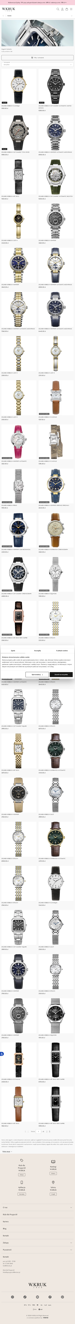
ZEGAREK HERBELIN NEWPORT (47, 240)
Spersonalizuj (36, 674)
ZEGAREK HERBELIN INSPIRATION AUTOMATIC (52, 770)
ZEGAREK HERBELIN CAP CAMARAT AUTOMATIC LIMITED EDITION (55, 107)
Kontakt (6, 1236)
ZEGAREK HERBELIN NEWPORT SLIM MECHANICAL (15, 549)
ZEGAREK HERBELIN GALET (46, 814)
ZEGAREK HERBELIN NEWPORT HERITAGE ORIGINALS (54, 505)
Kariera (6, 1221)
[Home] (8, 9)
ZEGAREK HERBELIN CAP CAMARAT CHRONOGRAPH (16, 593)
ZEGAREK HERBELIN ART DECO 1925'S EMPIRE (14, 638)
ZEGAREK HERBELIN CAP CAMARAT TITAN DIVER (15, 152)
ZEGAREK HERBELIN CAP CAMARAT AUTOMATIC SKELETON (56, 196)
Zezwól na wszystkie (61, 674)
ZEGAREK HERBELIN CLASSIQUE (10, 106)
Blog (4, 1228)
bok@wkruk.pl (7, 1266)
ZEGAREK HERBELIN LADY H (9, 240)
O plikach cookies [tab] (62, 650)
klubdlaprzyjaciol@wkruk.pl (11, 1272)
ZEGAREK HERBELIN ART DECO (10, 196)
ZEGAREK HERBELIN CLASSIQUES (48, 902)
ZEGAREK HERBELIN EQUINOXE (48, 593)
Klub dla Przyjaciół (10, 1214)
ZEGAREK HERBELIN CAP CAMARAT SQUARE (14, 726)
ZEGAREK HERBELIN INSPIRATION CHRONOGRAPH (53, 549)
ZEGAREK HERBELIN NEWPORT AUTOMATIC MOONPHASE (55, 152)
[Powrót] (3, 16)
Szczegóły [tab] (37, 650)
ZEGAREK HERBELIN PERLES (9, 505)
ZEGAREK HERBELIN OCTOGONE (10, 1079)
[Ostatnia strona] (49, 1131)
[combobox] (37, 64)
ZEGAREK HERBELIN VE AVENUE (48, 417)
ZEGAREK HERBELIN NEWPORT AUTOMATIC (14, 461)
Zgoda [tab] (13, 650)
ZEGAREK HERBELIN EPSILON (47, 638)
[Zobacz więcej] (72, 16)
